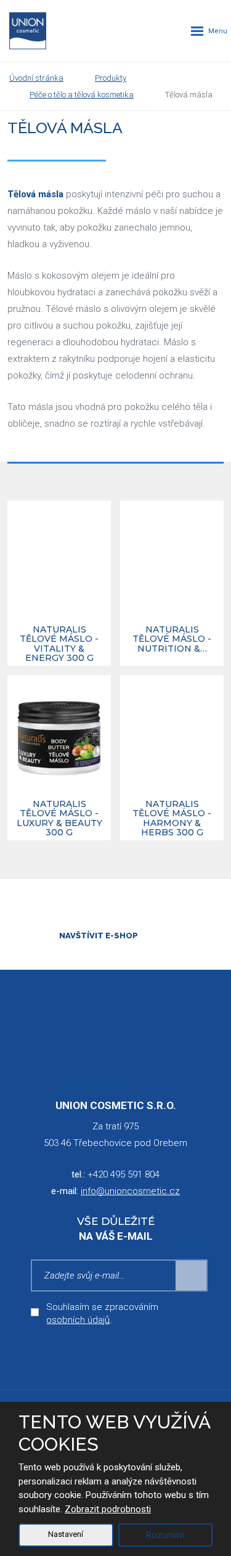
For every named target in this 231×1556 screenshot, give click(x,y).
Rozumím (165, 1535)
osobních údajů (78, 1319)
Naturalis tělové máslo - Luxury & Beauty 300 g (59, 819)
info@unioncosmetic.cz (130, 1191)
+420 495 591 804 (123, 1174)
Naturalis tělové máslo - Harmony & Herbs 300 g (171, 819)
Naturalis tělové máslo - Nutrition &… (171, 639)
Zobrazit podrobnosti (108, 1509)
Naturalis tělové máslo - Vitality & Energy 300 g (59, 644)
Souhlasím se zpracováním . (102, 1313)
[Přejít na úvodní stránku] (27, 30)
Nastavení (65, 1534)
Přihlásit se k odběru (192, 1275)
